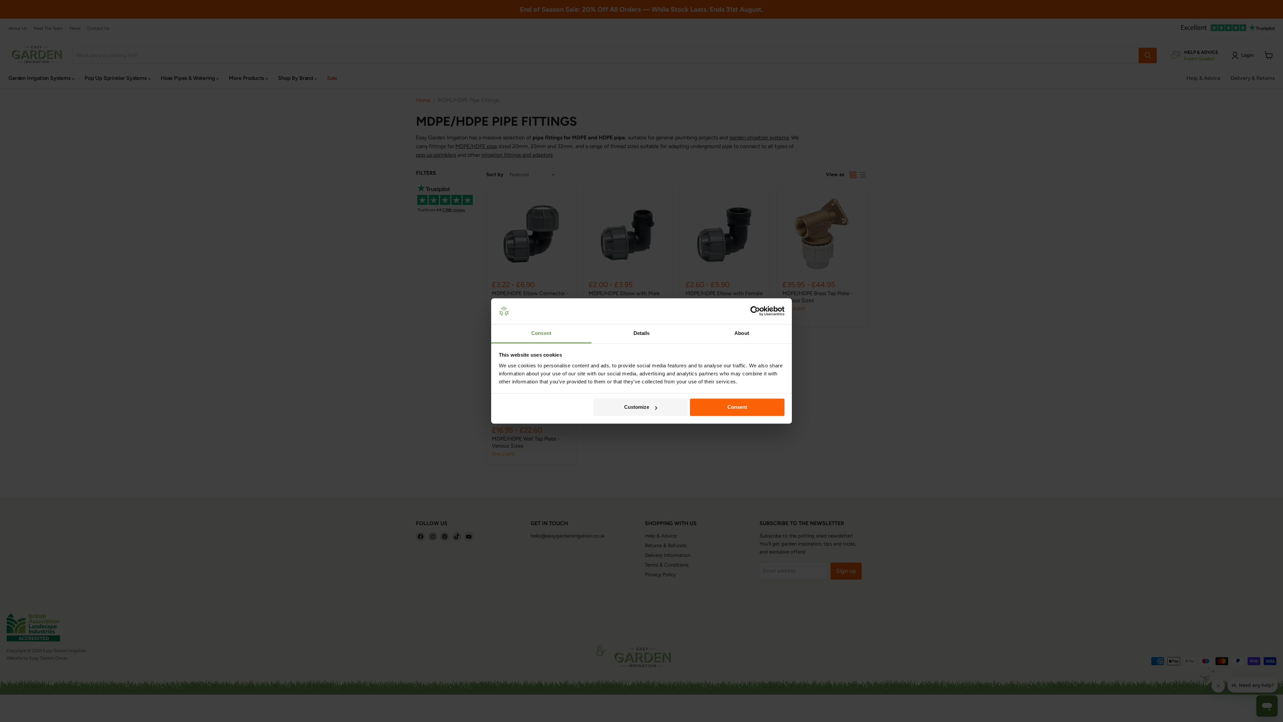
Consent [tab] (541, 333)
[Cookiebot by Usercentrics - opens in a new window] (755, 311)
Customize (636, 407)
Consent (737, 407)
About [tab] (741, 333)
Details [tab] (641, 333)
